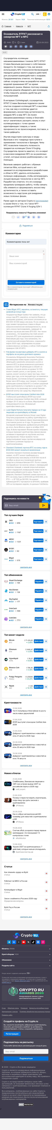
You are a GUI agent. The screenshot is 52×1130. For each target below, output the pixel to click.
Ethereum (13, 649)
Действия (38, 641)
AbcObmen (13, 590)
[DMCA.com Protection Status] (26, 1104)
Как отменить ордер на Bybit (16, 872)
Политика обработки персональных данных (35, 1011)
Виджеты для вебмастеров (39, 1008)
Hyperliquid (13, 658)
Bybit (11, 530)
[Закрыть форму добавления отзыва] (43, 251)
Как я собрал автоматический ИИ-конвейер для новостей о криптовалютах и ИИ (30, 816)
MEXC (11, 539)
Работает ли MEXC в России (15, 881)
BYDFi (11, 549)
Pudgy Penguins (15, 677)
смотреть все (26, 567)
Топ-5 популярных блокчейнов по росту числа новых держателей (29, 712)
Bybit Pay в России (12, 907)
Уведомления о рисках (10, 1011)
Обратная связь (13, 1008)
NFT (5, 52)
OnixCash (13, 608)
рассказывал (42, 201)
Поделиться (48, 26)
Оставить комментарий (26, 282)
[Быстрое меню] (45, 14)
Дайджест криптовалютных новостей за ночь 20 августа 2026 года (29, 746)
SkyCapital (13, 599)
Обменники (7, 960)
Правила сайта (7, 1015)
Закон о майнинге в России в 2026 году (20, 898)
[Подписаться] (43, 505)
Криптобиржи (8, 954)
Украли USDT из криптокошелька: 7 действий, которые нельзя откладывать (29, 848)
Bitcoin (11, 640)
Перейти (39, 581)
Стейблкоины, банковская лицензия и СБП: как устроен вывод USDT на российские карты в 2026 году (28, 783)
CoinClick (12, 618)
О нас (4, 1008)
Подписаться (26, 1058)
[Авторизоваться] (49, 14)
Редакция (24, 1008)
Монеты (5, 949)
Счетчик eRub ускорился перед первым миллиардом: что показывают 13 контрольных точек (29, 832)
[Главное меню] (3, 14)
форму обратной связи (22, 981)
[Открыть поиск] (32, 14)
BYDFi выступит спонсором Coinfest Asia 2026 (25, 394)
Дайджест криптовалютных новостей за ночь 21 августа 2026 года (29, 734)
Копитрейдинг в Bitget (13, 890)
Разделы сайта (8, 965)
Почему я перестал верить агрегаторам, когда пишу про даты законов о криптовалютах (29, 800)
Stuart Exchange (15, 580)
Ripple (11, 686)
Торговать (38, 522)
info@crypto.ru (6, 982)
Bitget (11, 558)
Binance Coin (14, 668)
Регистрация (12, 1034)
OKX (11, 520)
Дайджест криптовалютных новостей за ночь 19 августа (29, 757)
